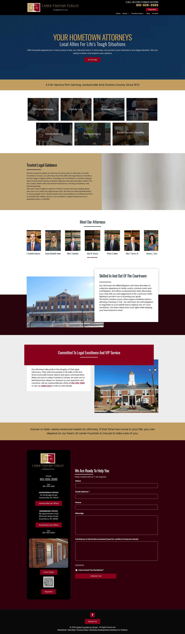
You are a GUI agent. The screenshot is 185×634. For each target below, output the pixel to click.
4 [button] (91, 257)
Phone (78, 502)
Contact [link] (155, 13)
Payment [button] (152, 9)
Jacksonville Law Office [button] (49, 503)
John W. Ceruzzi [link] (73, 253)
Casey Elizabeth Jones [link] (34, 253)
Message (79, 513)
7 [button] (94, 257)
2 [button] (88, 257)
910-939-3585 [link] (147, 5)
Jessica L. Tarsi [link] (132, 253)
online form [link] (46, 386)
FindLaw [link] (124, 630)
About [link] (125, 13)
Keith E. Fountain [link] (155, 242)
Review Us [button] (92, 621)
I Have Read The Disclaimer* (91, 570)
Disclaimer (79, 565)
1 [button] (87, 257)
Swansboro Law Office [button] (48, 525)
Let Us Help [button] (92, 59)
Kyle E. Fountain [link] (53, 253)
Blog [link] (148, 13)
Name (78, 481)
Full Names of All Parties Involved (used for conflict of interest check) (106, 539)
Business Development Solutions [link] (104, 630)
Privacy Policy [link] (82, 630)
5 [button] (92, 257)
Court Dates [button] (48, 572)
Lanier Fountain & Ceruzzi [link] (87, 627)
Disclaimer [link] (62, 630)
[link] (53, 7)
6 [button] (93, 257)
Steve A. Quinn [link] (93, 253)
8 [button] (95, 257)
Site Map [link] (71, 630)
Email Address (82, 491)
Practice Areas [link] (137, 13)
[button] (92, 615)
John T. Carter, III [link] (113, 253)
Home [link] (118, 13)
